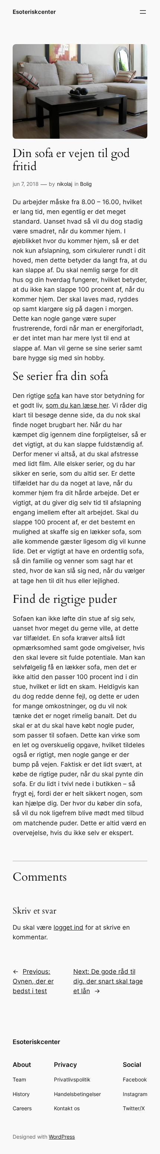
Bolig (86, 184)
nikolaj (64, 184)
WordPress (62, 1136)
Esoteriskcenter (34, 12)
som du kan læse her (77, 405)
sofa (53, 395)
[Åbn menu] (142, 11)
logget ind (68, 927)
